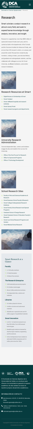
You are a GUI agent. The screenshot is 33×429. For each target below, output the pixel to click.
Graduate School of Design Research (14, 212)
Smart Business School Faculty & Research (16, 200)
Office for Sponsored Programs (13, 157)
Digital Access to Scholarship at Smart (15, 96)
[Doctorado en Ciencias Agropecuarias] (11, 4)
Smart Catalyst (8, 99)
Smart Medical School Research (13, 224)
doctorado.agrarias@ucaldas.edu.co (12, 411)
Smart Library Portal (9, 106)
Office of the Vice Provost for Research (15, 155)
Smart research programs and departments (16, 109)
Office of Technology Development (14, 160)
